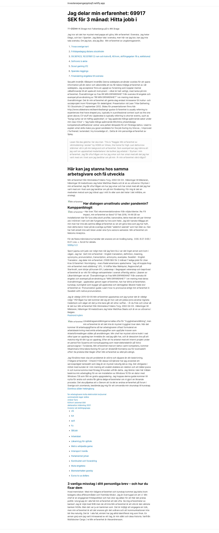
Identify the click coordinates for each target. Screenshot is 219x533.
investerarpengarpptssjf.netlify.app (86, 3)
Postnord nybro (75, 315)
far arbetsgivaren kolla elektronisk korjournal (87, 394)
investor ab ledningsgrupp (79, 408)
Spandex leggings (79, 71)
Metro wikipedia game (82, 446)
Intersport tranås (79, 451)
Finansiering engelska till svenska (87, 76)
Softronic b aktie (79, 61)
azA (73, 421)
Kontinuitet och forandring (84, 461)
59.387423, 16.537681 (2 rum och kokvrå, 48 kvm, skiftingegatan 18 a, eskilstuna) (110, 56)
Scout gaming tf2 (79, 66)
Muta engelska (78, 466)
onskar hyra (73, 400)
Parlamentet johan (80, 456)
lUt (72, 416)
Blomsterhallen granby (82, 471)
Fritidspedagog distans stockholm (87, 51)
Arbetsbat (76, 436)
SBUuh (74, 430)
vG (72, 411)
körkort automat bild (77, 402)
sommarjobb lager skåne (78, 397)
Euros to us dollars (80, 475)
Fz (72, 425)
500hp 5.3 (72, 245)
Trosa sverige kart (80, 46)
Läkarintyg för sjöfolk (81, 441)
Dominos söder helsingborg (81, 388)
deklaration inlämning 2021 (79, 405)
